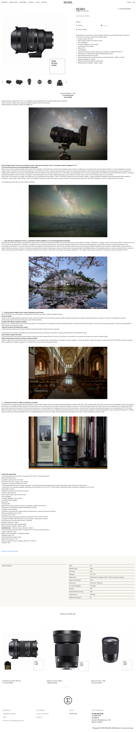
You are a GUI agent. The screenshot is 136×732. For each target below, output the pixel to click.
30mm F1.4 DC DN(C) (54, 681)
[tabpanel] (34, 43)
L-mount (105, 25)
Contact (39, 717)
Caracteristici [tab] (7, 566)
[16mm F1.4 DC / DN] (112, 650)
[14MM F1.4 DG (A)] (34, 43)
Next (66, 44)
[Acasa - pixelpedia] (68, 2)
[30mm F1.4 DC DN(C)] (68, 650)
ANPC (4, 717)
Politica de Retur (42, 714)
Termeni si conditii (9, 714)
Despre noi (6, 710)
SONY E (80, 25)
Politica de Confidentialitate (13, 720)
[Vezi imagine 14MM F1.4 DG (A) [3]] (39, 82)
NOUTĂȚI (44, 2)
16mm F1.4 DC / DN (98, 681)
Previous (2, 44)
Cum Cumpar (40, 710)
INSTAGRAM (73, 713)
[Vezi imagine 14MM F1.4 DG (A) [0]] (9, 82)
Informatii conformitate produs (9, 551)
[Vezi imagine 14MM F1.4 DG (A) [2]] (29, 82)
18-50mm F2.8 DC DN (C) (11, 681)
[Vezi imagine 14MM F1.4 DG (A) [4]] (50, 82)
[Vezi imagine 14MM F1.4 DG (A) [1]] (19, 82)
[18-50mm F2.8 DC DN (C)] (23, 650)
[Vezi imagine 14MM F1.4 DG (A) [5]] (60, 82)
